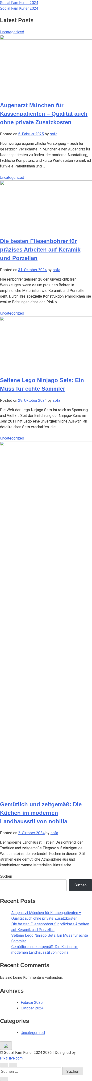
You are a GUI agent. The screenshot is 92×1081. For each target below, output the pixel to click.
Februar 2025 (32, 1002)
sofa (53, 134)
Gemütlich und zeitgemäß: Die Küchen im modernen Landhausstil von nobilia (41, 813)
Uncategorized (12, 32)
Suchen (6, 876)
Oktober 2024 (32, 1008)
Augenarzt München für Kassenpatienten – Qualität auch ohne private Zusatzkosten (44, 113)
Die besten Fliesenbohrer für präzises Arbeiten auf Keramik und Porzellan (40, 249)
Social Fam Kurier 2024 (19, 2)
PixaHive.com (11, 1058)
